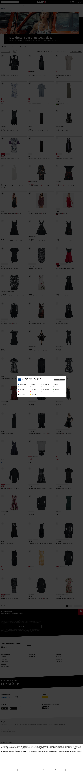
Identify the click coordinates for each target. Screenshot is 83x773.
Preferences (58, 770)
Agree (25, 769)
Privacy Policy (79, 751)
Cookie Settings (54, 751)
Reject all (41, 769)
